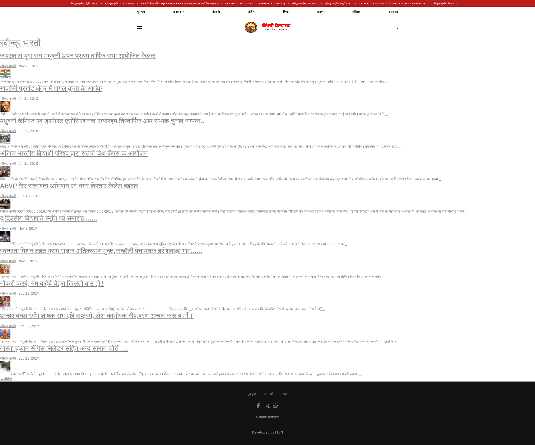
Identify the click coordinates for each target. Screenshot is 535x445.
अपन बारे (393, 12)
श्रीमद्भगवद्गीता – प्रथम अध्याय (120, 3)
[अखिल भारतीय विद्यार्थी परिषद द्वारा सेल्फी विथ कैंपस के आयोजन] (5, 171)
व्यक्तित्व (356, 12)
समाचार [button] (177, 12)
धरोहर (320, 12)
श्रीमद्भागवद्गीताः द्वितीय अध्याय (83, 3)
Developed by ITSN (267, 432)
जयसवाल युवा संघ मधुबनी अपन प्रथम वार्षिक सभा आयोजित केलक (78, 56)
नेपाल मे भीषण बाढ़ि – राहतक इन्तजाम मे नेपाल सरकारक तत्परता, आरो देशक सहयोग (179, 3)
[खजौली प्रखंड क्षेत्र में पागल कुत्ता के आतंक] (5, 106)
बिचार (286, 12)
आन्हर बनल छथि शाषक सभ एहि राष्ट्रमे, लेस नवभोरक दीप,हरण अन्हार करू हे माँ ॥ (97, 316)
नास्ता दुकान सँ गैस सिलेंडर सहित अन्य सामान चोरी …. (64, 348)
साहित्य (251, 12)
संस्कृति (216, 12)
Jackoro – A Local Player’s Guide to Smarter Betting (254, 3)
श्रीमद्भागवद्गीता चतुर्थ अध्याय (338, 3)
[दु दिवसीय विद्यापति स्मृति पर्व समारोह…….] (5, 236)
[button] (139, 27)
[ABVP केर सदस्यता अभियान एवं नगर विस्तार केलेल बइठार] (5, 203)
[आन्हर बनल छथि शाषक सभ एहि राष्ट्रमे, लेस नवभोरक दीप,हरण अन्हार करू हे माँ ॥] (5, 333)
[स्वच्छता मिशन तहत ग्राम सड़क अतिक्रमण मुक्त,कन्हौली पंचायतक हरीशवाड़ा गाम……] (5, 268)
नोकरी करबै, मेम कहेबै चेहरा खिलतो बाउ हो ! (52, 283)
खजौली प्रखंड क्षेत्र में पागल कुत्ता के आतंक (51, 88)
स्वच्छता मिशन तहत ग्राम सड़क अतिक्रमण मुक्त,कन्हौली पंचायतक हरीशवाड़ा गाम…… (101, 251)
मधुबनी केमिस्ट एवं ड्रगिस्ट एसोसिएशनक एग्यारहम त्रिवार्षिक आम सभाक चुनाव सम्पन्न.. (102, 121)
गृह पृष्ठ (251, 394)
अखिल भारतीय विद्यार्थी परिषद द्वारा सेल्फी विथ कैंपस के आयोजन (74, 153)
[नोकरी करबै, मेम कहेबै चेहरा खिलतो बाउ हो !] (5, 301)
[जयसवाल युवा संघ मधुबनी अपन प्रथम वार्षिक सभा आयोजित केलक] (5, 73)
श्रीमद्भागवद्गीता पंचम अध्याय (305, 3)
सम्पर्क (284, 394)
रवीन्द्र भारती (20, 42)
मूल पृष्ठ (141, 12)
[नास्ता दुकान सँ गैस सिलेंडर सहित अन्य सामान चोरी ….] (5, 366)
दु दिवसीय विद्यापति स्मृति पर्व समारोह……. (48, 218)
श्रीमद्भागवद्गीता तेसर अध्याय (445, 3)
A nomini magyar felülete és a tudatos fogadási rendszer (392, 3)
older (6, 379)
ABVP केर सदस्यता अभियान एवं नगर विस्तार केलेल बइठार (69, 186)
